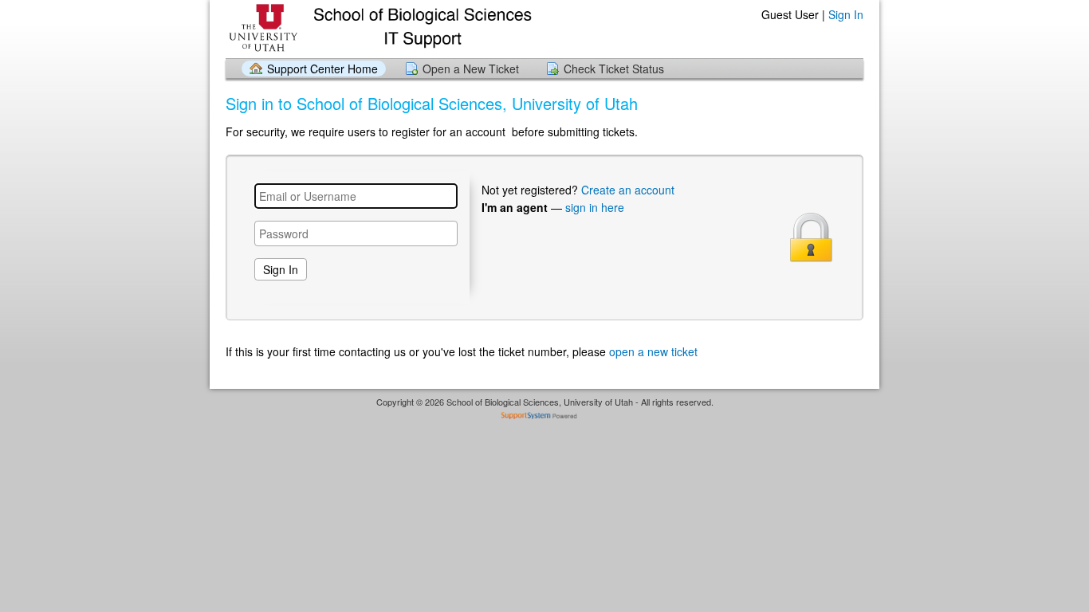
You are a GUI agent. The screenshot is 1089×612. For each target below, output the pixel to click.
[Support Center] (379, 28)
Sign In (845, 14)
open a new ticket (653, 351)
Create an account (627, 190)
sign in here (594, 207)
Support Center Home (322, 68)
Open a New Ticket (471, 68)
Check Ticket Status (614, 68)
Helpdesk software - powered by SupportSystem (545, 417)
